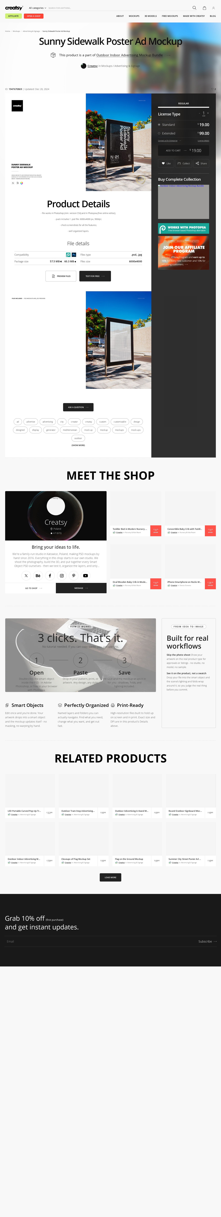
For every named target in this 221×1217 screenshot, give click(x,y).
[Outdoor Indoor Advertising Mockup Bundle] (183, 202)
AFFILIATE (13, 16)
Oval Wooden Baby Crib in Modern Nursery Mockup (130, 582)
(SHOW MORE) (78, 445)
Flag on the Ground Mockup (129, 859)
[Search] (194, 7)
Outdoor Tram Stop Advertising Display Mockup (78, 811)
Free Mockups (170, 16)
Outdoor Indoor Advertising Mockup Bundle (24, 859)
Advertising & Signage (31, 31)
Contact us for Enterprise (167, 140)
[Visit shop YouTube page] (85, 575)
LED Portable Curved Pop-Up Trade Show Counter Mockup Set (24, 811)
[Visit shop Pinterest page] (73, 575)
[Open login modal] (213, 8)
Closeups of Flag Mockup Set (75, 859)
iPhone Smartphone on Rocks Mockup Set (184, 582)
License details (203, 140)
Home (7, 31)
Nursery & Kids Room (133, 532)
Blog (213, 16)
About (120, 16)
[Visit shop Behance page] (38, 575)
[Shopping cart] (204, 8)
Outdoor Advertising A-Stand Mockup (132, 811)
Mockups (134, 16)
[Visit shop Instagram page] (62, 575)
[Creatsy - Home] (14, 8)
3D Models (151, 16)
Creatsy (119, 532)
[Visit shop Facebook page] (50, 575)
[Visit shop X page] (26, 575)
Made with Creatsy (194, 16)
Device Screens (185, 585)
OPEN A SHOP (34, 16)
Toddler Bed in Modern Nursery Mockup (130, 529)
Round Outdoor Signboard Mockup (185, 811)
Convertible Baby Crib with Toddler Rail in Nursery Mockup (184, 529)
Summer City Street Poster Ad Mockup (185, 859)
